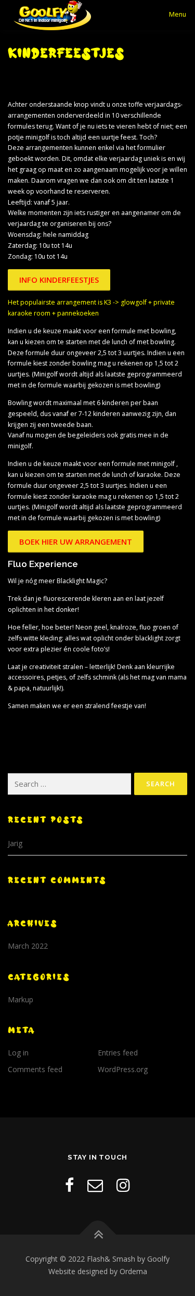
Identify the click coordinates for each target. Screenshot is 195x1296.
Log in (18, 1053)
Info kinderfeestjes (59, 279)
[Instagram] (123, 1185)
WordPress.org (123, 1069)
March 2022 (28, 946)
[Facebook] (69, 1185)
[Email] (95, 1185)
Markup (20, 999)
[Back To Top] (97, 1234)
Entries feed (118, 1053)
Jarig (15, 843)
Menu (177, 14)
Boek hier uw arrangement (75, 541)
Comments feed (35, 1069)
